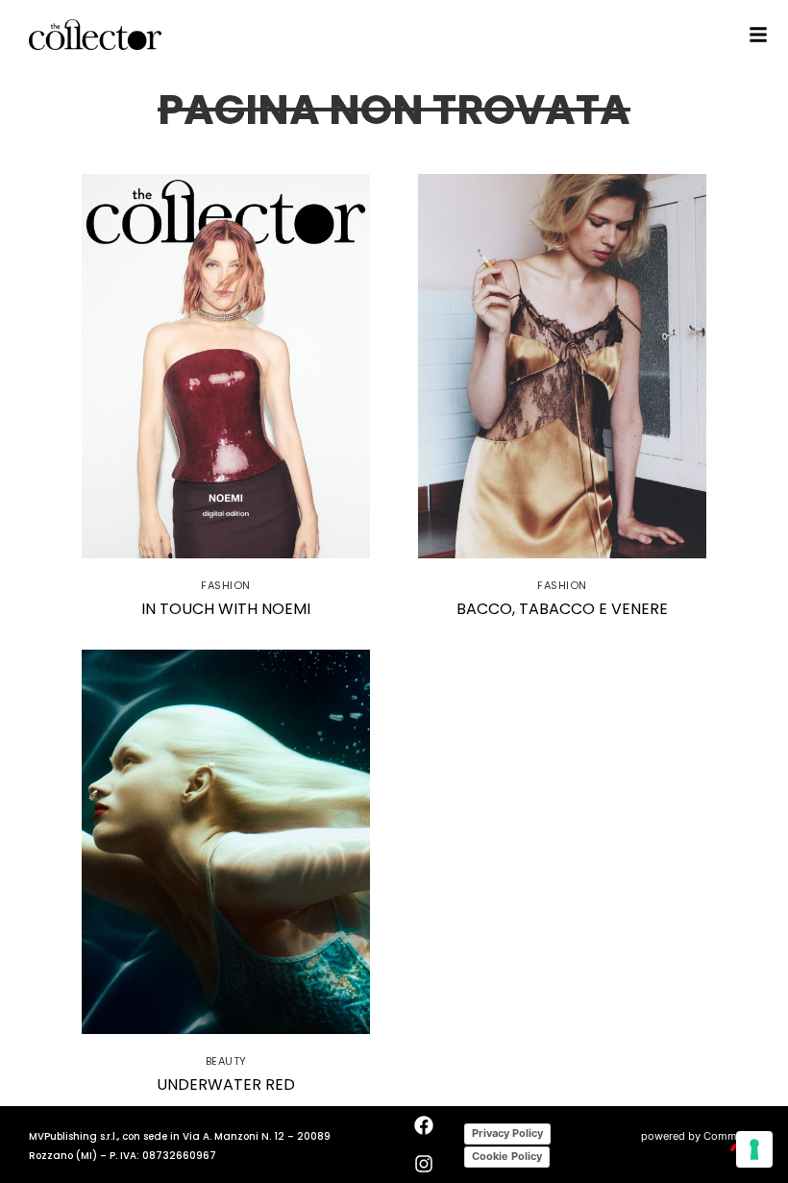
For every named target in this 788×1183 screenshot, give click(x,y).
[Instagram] (424, 1164)
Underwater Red (226, 1084)
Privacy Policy (507, 1133)
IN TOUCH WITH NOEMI (225, 609)
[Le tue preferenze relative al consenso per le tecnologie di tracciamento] (754, 1149)
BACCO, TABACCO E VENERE (562, 609)
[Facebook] (424, 1125)
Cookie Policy (507, 1156)
